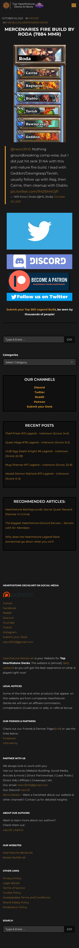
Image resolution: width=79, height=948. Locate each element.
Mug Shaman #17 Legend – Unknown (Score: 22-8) (38, 465)
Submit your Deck (39, 406)
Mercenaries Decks (35, 22)
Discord (39, 387)
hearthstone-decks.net (18, 852)
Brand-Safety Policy (16, 902)
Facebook (9, 608)
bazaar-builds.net (14, 857)
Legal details (11, 883)
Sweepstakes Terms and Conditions (26, 897)
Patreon (39, 402)
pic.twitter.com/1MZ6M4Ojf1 (34, 191)
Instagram (10, 632)
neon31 (34, 18)
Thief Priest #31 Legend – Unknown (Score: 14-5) (37, 433)
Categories (10, 355)
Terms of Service (14, 888)
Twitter (40, 392)
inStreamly (10, 743)
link (57, 728)
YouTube (8, 622)
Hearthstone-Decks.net (18, 658)
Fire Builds (13, 22)
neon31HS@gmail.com (18, 642)
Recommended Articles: (39, 501)
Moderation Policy (15, 907)
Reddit (39, 397)
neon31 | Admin (13, 830)
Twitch (7, 627)
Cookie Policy (12, 892)
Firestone (9, 738)
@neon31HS (21, 149)
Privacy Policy (12, 878)
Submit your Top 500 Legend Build (31, 309)
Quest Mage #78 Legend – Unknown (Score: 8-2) (37, 442)
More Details (11, 795)
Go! (69, 339)
